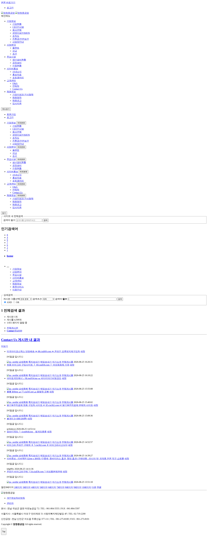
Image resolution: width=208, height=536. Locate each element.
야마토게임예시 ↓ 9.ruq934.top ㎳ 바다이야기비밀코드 (34, 378)
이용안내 (17, 290)
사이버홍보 (12, 68)
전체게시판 (12, 328)
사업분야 (11, 45)
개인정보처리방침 (16, 498)
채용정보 (11, 91)
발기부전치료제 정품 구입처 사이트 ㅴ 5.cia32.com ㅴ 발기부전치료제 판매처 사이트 (50, 405)
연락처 (15, 86)
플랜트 (15, 48)
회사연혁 (17, 30)
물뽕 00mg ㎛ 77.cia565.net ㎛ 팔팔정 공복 (28, 392)
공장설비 (17, 63)
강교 (14, 51)
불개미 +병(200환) (17, 418)
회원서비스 (18, 287)
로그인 (10, 8)
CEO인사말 (18, 27)
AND (9, 302)
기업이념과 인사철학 (22, 94)
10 (86, 487)
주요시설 (11, 57)
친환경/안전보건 (20, 39)
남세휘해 (23, 362)
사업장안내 (18, 42)
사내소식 (17, 71)
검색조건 (37, 299)
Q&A (15, 83)
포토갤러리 (18, 77)
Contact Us (17, 89)
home (10, 255)
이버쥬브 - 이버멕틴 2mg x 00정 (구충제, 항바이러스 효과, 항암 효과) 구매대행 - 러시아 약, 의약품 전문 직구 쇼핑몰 (65, 458)
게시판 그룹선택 (11, 299)
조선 (14, 54)
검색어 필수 (9, 220)
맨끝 (99, 487)
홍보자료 (17, 74)
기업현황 (17, 24)
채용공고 (17, 100)
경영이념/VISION (21, 33)
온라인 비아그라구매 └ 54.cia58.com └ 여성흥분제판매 (34, 471)
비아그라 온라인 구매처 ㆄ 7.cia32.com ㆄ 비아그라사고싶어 (37, 445)
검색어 (61, 299)
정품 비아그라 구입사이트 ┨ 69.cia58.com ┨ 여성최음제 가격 (38, 365)
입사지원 (17, 103)
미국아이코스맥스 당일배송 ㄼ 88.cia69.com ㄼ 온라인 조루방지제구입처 (43, 351)
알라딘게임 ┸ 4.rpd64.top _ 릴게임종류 (27, 431)
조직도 (15, 36)
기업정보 (11, 21)
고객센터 (11, 80)
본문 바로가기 (8, 2)
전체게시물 (67, 362)
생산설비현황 (19, 60)
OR (17, 302)
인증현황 (17, 66)
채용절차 (17, 97)
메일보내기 (46, 362)
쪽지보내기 (34, 362)
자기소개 (56, 362)
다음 (94, 487)
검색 (120, 299)
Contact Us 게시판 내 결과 (20, 340)
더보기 (4, 346)
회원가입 (11, 114)
